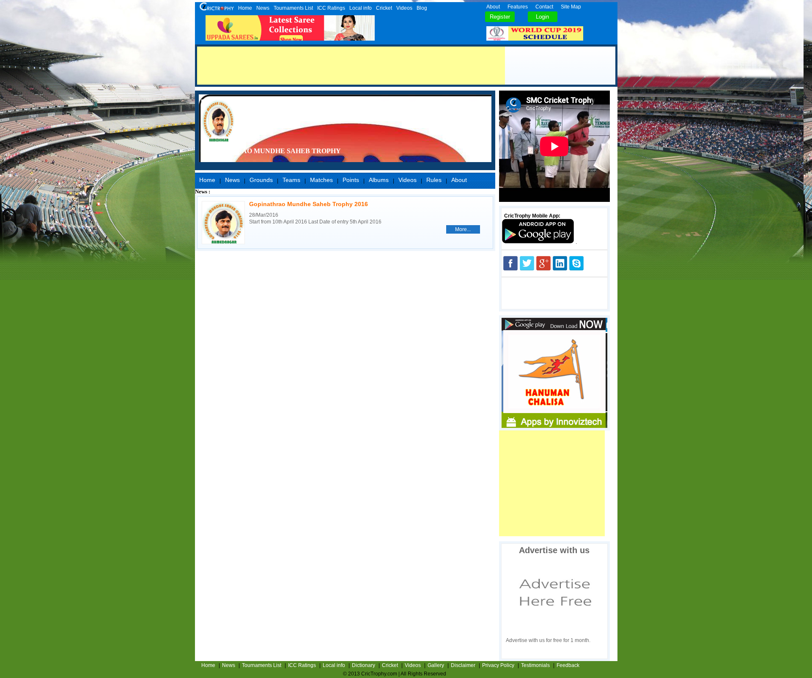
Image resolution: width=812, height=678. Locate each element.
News (262, 8)
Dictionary (363, 665)
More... (463, 229)
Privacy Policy (498, 665)
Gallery (436, 665)
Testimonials (535, 665)
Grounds (261, 179)
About (493, 7)
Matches (321, 179)
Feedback (568, 665)
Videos (404, 8)
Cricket (384, 8)
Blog (422, 8)
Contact (544, 7)
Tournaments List (293, 8)
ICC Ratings (331, 8)
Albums (379, 179)
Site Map (571, 7)
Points (351, 179)
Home (245, 8)
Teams (291, 179)
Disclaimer (463, 665)
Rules (434, 179)
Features (518, 7)
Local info (360, 8)
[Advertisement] (351, 66)
